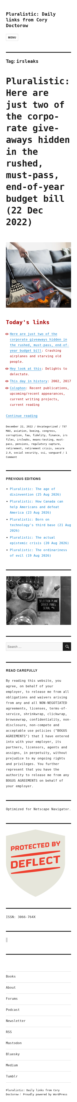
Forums (12, 999)
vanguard (55, 452)
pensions (21, 443)
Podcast (13, 1010)
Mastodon (14, 1043)
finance (54, 435)
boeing (34, 430)
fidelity (39, 435)
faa (27, 435)
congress (48, 430)
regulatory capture (45, 443)
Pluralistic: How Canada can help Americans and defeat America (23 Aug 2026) (36, 507)
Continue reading (22, 416)
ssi (43, 452)
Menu (12, 37)
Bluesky (13, 1054)
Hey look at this (25, 369)
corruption (14, 435)
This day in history (28, 381)
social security (26, 452)
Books (11, 976)
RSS (9, 1032)
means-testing (43, 439)
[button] (38, 600)
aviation (20, 430)
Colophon (18, 388)
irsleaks (23, 439)
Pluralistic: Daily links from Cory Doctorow (31, 19)
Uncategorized (47, 426)
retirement (14, 448)
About (11, 987)
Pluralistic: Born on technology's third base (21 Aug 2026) (40, 525)
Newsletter (16, 1021)
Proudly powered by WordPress (45, 1094)
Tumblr (12, 1076)
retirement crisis (38, 448)
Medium (12, 1065)
